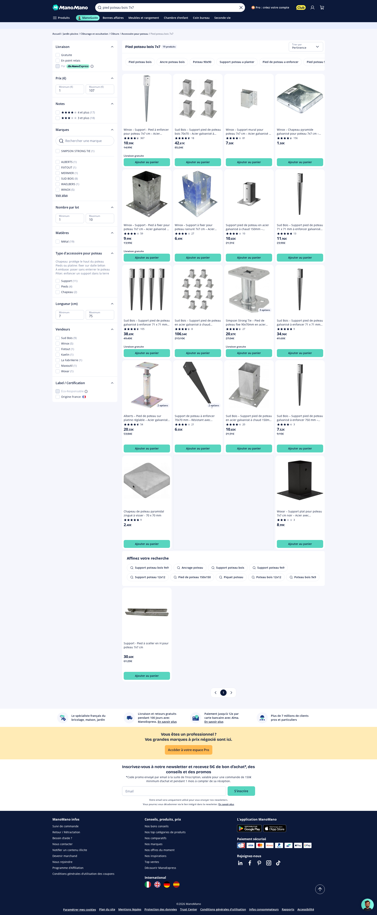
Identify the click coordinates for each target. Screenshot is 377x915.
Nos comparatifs (155, 838)
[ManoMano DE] (167, 884)
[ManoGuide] (367, 905)
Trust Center (188, 909)
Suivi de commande (65, 826)
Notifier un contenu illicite (69, 850)
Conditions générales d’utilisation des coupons (83, 874)
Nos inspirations (155, 856)
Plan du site (107, 909)
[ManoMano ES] (176, 884)
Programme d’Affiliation (68, 868)
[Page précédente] (215, 692)
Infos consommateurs (264, 909)
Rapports (288, 909)
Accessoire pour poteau (135, 33)
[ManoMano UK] (157, 884)
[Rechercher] (99, 7)
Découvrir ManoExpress (160, 868)
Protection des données (160, 909)
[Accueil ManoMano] (71, 7)
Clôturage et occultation (94, 33)
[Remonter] (320, 889)
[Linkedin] (240, 863)
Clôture (115, 33)
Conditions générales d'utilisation (223, 909)
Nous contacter (62, 844)
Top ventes (152, 862)
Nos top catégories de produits (165, 832)
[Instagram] (269, 863)
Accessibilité (305, 909)
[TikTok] (278, 863)
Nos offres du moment (160, 850)
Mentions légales (129, 909)
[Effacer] (241, 7)
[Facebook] (250, 863)
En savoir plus (226, 804)
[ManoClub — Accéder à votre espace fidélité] (301, 7)
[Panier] (322, 7)
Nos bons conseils (157, 826)
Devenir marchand (64, 856)
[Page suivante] (231, 692)
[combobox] (306, 46)
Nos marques (153, 844)
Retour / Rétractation (66, 832)
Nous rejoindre (62, 862)
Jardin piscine (70, 33)
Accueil (56, 33)
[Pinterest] (259, 863)
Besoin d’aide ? (62, 838)
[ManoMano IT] (148, 884)
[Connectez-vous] (312, 7)
